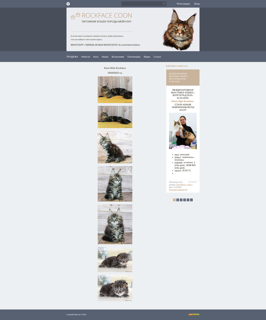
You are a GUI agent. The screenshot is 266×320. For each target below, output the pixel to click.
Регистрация (183, 4)
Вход (197, 4)
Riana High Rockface (183, 101)
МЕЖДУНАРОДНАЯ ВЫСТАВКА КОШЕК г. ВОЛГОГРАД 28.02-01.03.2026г (179, 77)
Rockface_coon (184, 184)
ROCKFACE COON (107, 15)
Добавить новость (176, 66)
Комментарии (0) (178, 189)
